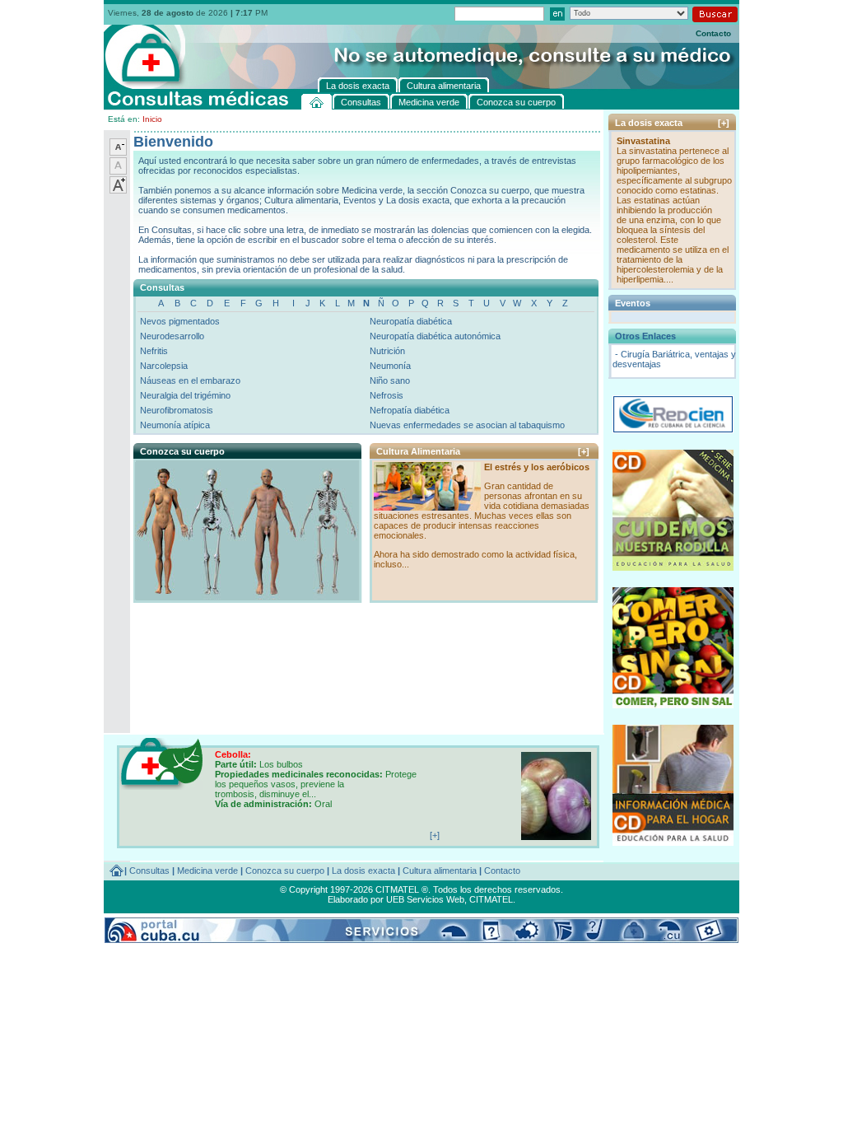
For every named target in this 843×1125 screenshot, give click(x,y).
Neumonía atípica (175, 425)
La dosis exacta (363, 870)
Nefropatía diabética (409, 410)
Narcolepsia (164, 366)
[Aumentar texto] (118, 190)
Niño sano (390, 380)
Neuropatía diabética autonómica (435, 336)
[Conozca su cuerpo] (246, 596)
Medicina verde (207, 870)
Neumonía (390, 366)
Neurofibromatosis (176, 410)
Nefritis (154, 351)
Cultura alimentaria (440, 870)
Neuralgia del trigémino (185, 395)
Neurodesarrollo (172, 336)
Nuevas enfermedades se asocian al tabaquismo (467, 425)
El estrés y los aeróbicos (536, 467)
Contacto (713, 33)
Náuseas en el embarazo (190, 380)
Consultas (149, 870)
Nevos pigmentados (180, 321)
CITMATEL (491, 899)
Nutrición (387, 351)
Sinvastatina (643, 141)
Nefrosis (386, 395)
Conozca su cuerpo (284, 870)
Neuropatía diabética (411, 321)
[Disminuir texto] (118, 152)
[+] (583, 451)
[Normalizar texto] (118, 171)
